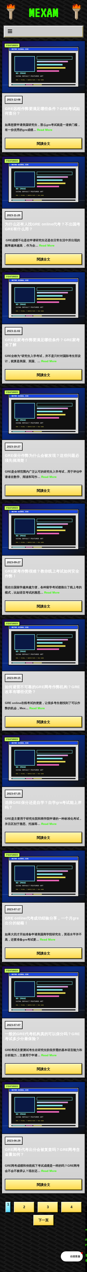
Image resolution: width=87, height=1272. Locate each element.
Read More (44, 129)
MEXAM (43, 12)
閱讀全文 (43, 143)
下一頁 (43, 1220)
